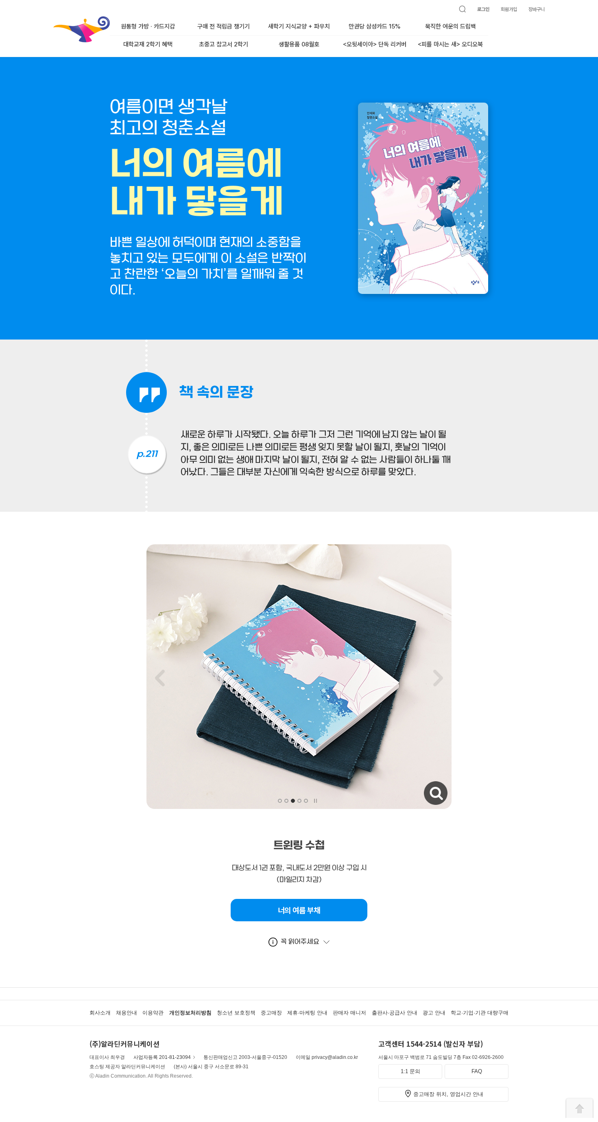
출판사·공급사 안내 (394, 1013)
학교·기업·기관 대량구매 (480, 1013)
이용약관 (153, 1013)
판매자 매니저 (349, 1013)
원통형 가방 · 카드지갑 (148, 26)
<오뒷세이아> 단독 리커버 (374, 44)
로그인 (483, 9)
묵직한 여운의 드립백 (450, 26)
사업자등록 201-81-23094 (162, 1057)
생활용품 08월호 (299, 44)
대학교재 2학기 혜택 (147, 44)
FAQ (476, 1071)
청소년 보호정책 (236, 1013)
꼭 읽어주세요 (300, 942)
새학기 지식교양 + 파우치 (299, 26)
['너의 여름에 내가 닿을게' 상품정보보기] (423, 290)
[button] (280, 801)
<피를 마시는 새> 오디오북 (450, 44)
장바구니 (536, 9)
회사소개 (100, 1013)
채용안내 (126, 1013)
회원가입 (509, 9)
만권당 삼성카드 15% (375, 26)
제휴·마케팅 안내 (307, 1013)
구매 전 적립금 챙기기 (223, 26)
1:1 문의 (410, 1071)
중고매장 (271, 1013)
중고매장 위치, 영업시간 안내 (448, 1094)
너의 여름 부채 (299, 910)
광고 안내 (434, 1013)
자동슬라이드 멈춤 (315, 800)
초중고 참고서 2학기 (223, 44)
